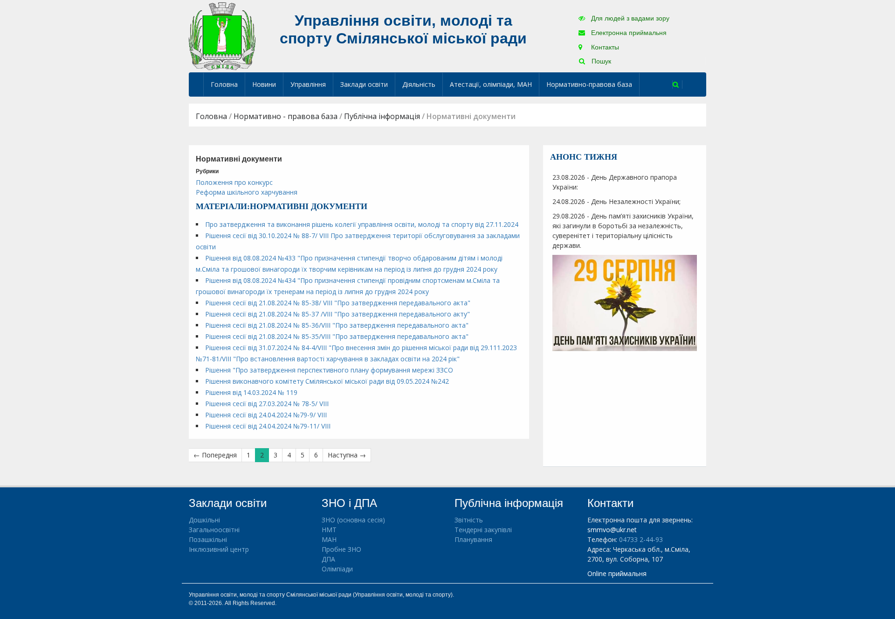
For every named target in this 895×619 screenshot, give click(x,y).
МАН (329, 539)
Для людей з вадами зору (629, 18)
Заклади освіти (364, 84)
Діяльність (418, 84)
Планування (473, 539)
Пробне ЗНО (341, 549)
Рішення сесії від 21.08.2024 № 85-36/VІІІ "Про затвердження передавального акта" (336, 325)
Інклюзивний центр (219, 549)
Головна (224, 84)
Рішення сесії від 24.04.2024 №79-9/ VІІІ (266, 414)
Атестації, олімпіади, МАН (491, 84)
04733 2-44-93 (641, 539)
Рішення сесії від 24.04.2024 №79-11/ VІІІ (267, 426)
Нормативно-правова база (589, 84)
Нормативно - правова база (285, 116)
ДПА (328, 559)
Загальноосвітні (214, 529)
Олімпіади (337, 568)
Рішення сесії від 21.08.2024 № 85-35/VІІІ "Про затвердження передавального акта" (336, 336)
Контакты (604, 47)
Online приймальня (617, 573)
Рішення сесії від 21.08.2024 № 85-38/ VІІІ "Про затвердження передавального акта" (337, 302)
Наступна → (347, 454)
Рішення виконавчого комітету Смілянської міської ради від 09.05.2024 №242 (327, 381)
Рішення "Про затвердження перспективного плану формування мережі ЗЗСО (329, 370)
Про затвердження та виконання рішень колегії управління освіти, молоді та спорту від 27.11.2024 (361, 224)
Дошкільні (204, 519)
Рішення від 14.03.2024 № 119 (251, 392)
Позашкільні (208, 539)
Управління (308, 84)
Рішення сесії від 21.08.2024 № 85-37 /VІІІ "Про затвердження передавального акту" (337, 314)
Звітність (468, 519)
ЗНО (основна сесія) (353, 519)
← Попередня (215, 454)
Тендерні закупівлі (483, 529)
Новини (264, 84)
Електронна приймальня (628, 32)
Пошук (600, 61)
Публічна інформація (382, 116)
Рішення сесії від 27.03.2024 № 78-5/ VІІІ (267, 403)
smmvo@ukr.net (612, 529)
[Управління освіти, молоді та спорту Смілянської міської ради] (222, 36)
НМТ (329, 529)
